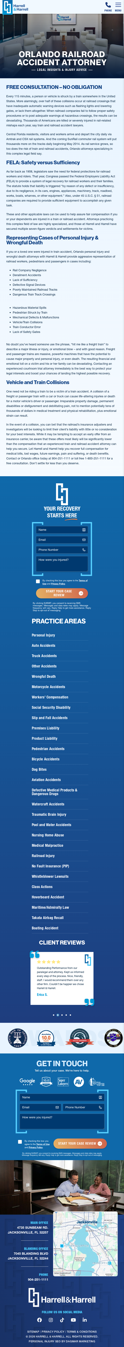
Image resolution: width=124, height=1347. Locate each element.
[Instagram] (51, 1320)
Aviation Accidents (46, 780)
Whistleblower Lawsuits (50, 876)
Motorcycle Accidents (48, 687)
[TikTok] (62, 1320)
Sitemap (33, 1331)
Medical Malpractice (47, 845)
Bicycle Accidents (45, 759)
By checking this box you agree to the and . (65, 582)
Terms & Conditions (82, 1331)
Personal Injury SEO (45, 1341)
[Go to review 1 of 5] (53, 1015)
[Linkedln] (85, 1320)
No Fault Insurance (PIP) (50, 866)
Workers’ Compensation (50, 697)
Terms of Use (43, 1144)
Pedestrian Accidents (48, 749)
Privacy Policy (58, 583)
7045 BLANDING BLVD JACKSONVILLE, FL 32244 (28, 1256)
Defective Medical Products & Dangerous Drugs (54, 792)
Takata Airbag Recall (48, 917)
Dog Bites (39, 769)
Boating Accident (45, 928)
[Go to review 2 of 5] (58, 1015)
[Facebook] (39, 1320)
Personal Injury (43, 635)
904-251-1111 (38, 1279)
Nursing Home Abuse (48, 835)
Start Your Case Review (59, 593)
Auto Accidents (43, 645)
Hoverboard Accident (48, 897)
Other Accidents (44, 666)
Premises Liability (45, 728)
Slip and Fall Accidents (49, 718)
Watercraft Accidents (48, 804)
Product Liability (44, 738)
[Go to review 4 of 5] (66, 1015)
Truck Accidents (44, 656)
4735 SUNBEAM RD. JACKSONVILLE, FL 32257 (28, 1230)
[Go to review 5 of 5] (70, 1015)
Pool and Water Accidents (51, 825)
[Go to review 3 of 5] (62, 1015)
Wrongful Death (44, 676)
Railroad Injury (43, 856)
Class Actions (42, 886)
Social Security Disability (51, 707)
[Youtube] (73, 1320)
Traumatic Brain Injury (49, 814)
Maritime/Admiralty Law (50, 907)
